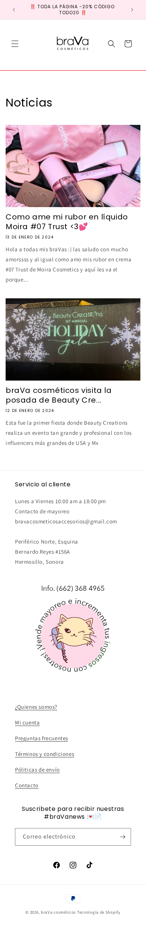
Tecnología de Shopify (99, 912)
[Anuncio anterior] (14, 9)
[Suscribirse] (122, 837)
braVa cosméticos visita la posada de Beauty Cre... (59, 395)
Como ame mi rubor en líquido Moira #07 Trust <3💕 (67, 221)
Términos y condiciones (44, 753)
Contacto (27, 785)
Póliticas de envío (37, 769)
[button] (15, 44)
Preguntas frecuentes (41, 738)
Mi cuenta (27, 722)
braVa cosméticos (58, 912)
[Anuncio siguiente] (132, 9)
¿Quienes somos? (36, 706)
